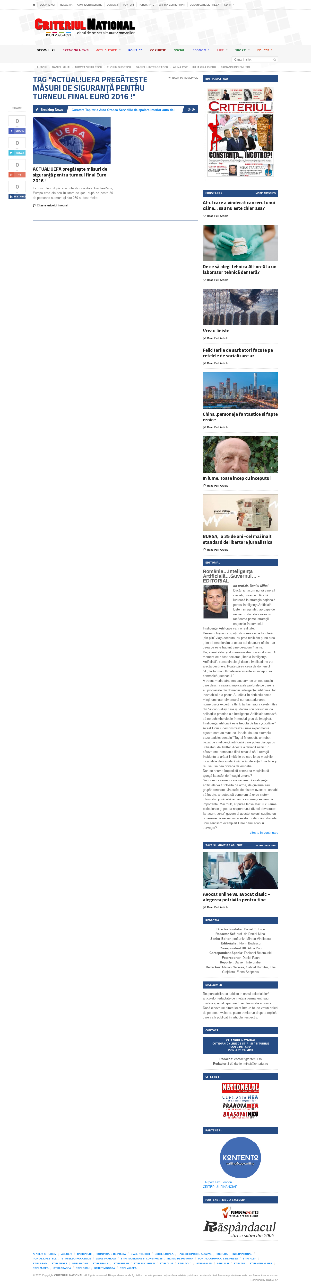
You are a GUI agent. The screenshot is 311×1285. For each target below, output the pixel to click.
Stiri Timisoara (104, 1268)
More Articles (266, 193)
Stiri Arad (40, 1263)
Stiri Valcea (128, 1268)
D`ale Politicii (140, 1254)
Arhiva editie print (172, 4)
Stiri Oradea (62, 1268)
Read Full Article (215, 216)
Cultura (222, 1254)
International (242, 1254)
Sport (240, 50)
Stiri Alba (249, 1258)
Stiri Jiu (239, 1263)
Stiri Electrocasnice (76, 1258)
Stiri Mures (41, 1268)
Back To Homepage (183, 77)
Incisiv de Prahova (180, 1258)
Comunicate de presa (204, 4)
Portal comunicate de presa (218, 1258)
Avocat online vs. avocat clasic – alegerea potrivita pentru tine (236, 896)
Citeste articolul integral (50, 205)
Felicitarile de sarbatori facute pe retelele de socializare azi (238, 352)
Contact (112, 4)
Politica (135, 50)
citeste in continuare (264, 832)
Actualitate (106, 50)
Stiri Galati (204, 1263)
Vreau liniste (216, 330)
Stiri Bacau (80, 1263)
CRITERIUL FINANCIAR (220, 1187)
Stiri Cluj (166, 1263)
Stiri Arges (59, 1263)
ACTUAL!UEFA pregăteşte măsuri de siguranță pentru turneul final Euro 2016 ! (70, 174)
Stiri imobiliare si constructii (142, 1258)
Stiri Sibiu (82, 1268)
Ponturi (128, 4)
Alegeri (66, 1254)
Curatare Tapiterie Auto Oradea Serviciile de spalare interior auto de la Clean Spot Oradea (139, 110)
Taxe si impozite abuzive (195, 1254)
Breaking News (75, 50)
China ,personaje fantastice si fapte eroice (240, 416)
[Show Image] (65, 121)
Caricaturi (84, 1254)
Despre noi (47, 4)
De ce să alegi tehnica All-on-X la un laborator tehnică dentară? (239, 269)
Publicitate (146, 4)
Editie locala (164, 1254)
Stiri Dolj (184, 1263)
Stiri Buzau (121, 1263)
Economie (200, 50)
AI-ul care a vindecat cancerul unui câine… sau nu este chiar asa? (239, 205)
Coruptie (158, 50)
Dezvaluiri (46, 50)
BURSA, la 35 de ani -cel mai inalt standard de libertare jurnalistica (238, 538)
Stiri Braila (101, 1263)
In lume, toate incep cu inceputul (237, 478)
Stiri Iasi (223, 1263)
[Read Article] (77, 121)
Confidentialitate (89, 4)
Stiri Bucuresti (144, 1263)
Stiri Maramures (261, 1263)
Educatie (264, 50)
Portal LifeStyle (45, 1258)
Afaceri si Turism (44, 1254)
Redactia (66, 4)
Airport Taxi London (218, 1182)
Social (179, 50)
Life (220, 50)
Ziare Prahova (106, 1258)
